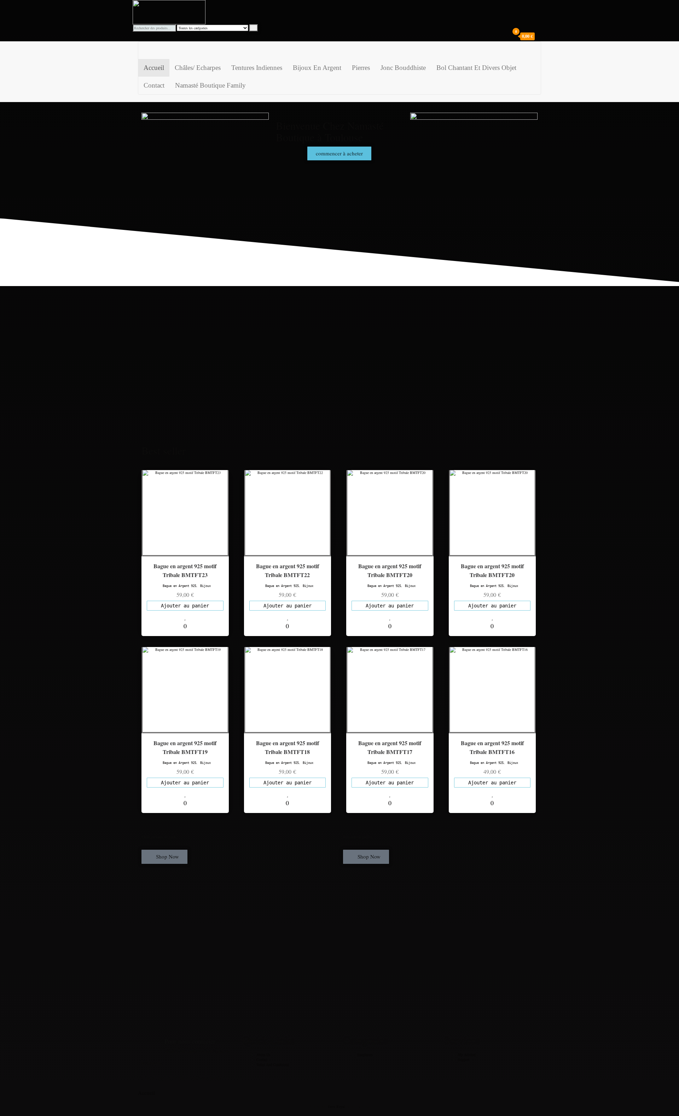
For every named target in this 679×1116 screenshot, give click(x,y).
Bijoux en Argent (317, 67)
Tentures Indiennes (256, 67)
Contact (154, 85)
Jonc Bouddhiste (403, 67)
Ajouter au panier (185, 606)
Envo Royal (336, 1106)
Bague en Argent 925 (179, 586)
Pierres (361, 67)
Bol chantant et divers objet (476, 67)
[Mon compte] (540, 36)
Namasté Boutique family (210, 85)
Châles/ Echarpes (198, 67)
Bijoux (205, 586)
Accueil (154, 67)
